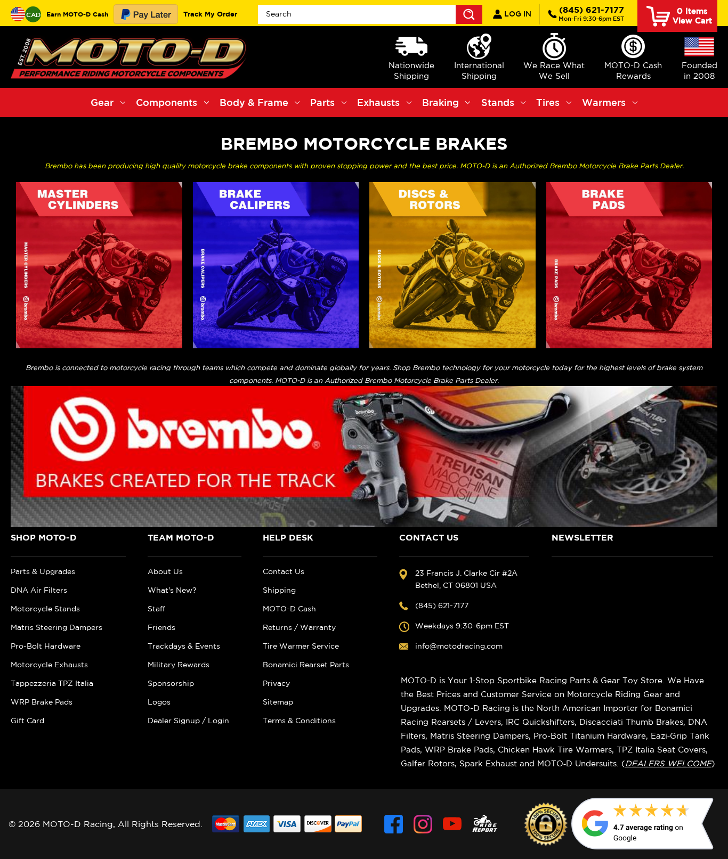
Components (166, 102)
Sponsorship (171, 683)
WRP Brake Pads (41, 702)
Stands (497, 102)
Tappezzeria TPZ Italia (52, 683)
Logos (159, 702)
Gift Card (27, 720)
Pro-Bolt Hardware (45, 646)
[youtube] (452, 824)
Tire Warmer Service (301, 646)
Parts (322, 102)
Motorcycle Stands (45, 608)
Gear (102, 102)
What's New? (172, 590)
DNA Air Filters (39, 590)
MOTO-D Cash (289, 608)
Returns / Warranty (299, 627)
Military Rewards (178, 664)
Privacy (276, 683)
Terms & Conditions (299, 720)
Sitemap (278, 702)
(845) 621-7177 (591, 13)
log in (516, 14)
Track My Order (210, 14)
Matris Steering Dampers (56, 627)
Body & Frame (254, 102)
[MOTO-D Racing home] (130, 57)
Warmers (604, 102)
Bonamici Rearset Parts (306, 664)
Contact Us (283, 571)
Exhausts (378, 102)
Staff (156, 608)
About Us (165, 571)
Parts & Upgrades (43, 571)
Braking (440, 102)
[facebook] (393, 824)
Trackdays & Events (184, 646)
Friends (161, 627)
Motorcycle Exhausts (49, 664)
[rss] (485, 824)
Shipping (279, 590)
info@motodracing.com (459, 646)
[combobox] (370, 14)
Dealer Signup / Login (188, 720)
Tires (548, 102)
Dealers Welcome (668, 763)
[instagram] (423, 824)
